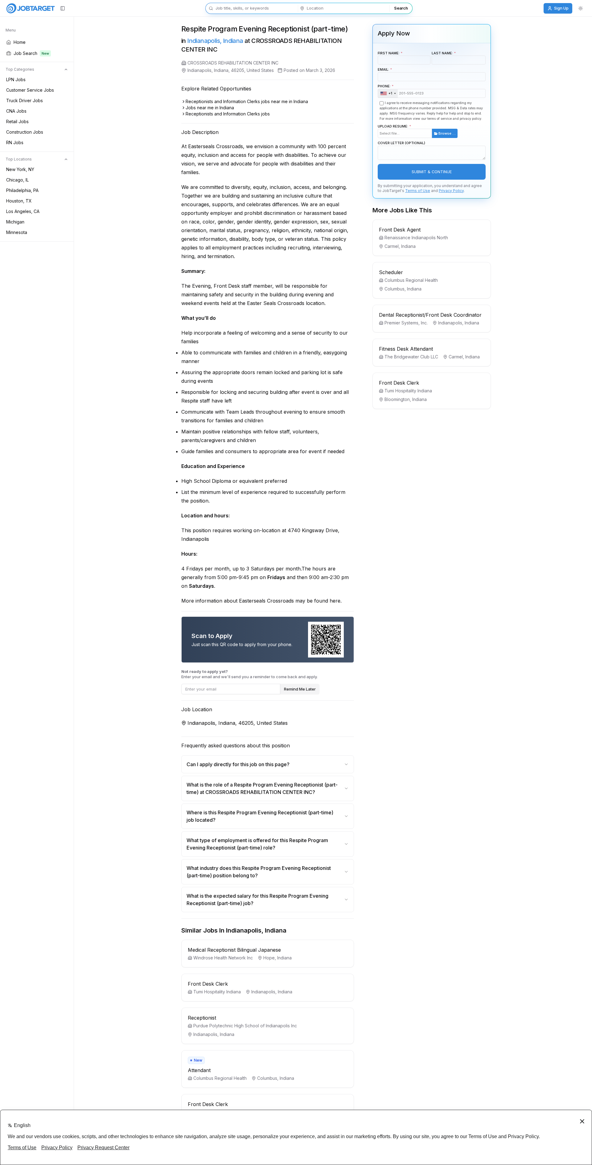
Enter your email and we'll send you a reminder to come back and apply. (249, 674)
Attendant (199, 1070)
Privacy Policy (451, 190)
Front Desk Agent (400, 230)
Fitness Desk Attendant (406, 349)
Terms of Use (417, 190)
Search (401, 8)
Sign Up (561, 8)
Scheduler (391, 272)
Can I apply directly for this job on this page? (238, 764)
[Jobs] (30, 8)
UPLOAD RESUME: (417, 130)
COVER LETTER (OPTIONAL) (401, 143)
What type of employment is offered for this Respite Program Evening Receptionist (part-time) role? (257, 844)
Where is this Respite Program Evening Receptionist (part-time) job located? (260, 816)
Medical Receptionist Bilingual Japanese (234, 950)
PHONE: (385, 89)
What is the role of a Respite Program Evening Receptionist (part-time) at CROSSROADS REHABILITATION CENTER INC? (262, 788)
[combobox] (388, 93)
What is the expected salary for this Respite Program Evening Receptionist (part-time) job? (257, 899)
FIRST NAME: (389, 53)
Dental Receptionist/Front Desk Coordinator (430, 315)
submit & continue (432, 171)
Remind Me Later (300, 689)
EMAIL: (383, 69)
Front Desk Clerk (208, 984)
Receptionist (202, 1018)
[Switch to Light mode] (580, 8)
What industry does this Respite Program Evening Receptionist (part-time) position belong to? (259, 872)
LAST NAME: (442, 53)
